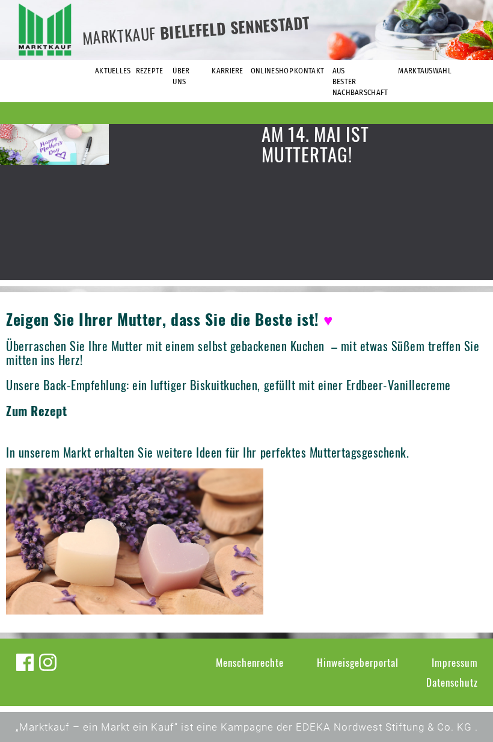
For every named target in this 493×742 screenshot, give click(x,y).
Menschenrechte (250, 662)
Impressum (455, 662)
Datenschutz (452, 682)
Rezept (49, 411)
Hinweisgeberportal (358, 662)
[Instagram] (48, 662)
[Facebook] (25, 662)
